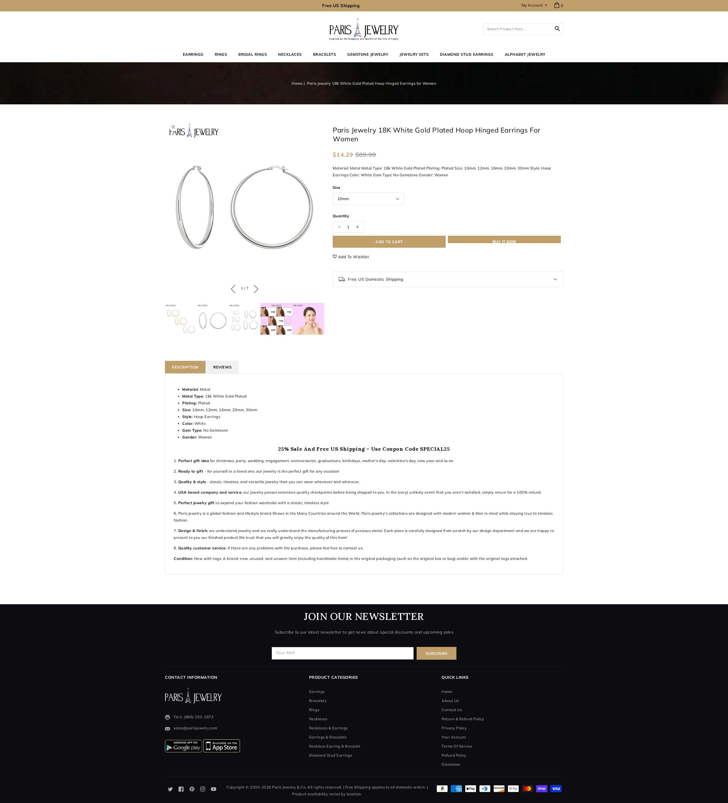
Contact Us (452, 709)
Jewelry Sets (414, 54)
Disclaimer (451, 764)
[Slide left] (234, 288)
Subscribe (436, 653)
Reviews (222, 367)
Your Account (454, 737)
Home (297, 83)
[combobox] (523, 29)
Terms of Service (457, 746)
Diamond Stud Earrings (330, 755)
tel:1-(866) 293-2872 (193, 717)
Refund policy (454, 755)
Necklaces (290, 54)
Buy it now (504, 241)
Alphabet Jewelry (525, 54)
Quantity (341, 216)
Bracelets (324, 54)
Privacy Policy (454, 728)
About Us (450, 700)
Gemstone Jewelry (367, 54)
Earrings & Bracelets (328, 737)
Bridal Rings (252, 54)
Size (336, 187)
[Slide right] (254, 288)
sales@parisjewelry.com (195, 728)
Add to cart (389, 241)
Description (185, 367)
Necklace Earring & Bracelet (335, 746)
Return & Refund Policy (463, 719)
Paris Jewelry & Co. (289, 787)
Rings (221, 54)
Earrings (193, 54)
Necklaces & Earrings (328, 728)
